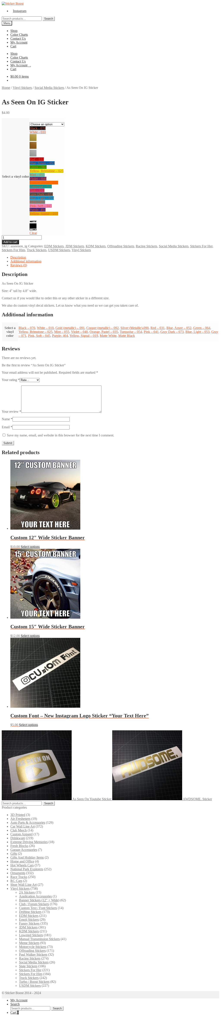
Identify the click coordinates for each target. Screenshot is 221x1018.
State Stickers (28, 966)
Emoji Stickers (29, 919)
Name (7, 419)
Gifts (13, 853)
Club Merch (18, 830)
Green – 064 (38, 167)
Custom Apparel (21, 834)
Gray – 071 (37, 202)
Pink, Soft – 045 (41, 206)
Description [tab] (18, 257)
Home (6, 87)
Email (7, 427)
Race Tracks (18, 877)
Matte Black (126, 335)
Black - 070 (38, 128)
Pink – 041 (37, 190)
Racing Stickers (146, 246)
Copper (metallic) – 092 (102, 328)
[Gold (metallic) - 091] (33, 140)
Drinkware (17, 838)
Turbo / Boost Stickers (34, 981)
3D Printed (17, 815)
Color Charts (19, 34)
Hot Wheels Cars (22, 865)
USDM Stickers (59, 250)
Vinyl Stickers (22, 87)
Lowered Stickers (31, 935)
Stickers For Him (13, 250)
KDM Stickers (96, 246)
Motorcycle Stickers (32, 947)
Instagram (19, 11)
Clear (33, 233)
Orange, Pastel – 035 (44, 182)
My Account (18, 42)
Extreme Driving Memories (29, 842)
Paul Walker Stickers (33, 954)
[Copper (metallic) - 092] (33, 147)
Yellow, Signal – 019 (44, 213)
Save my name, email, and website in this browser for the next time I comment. (60, 435)
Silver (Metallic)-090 (134, 328)
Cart (13, 46)
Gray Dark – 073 (41, 194)
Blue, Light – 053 (42, 198)
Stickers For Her (201, 246)
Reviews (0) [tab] (18, 265)
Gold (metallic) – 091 (70, 328)
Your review (11, 411)
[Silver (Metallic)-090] (33, 155)
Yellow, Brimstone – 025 (46, 171)
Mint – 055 (37, 175)
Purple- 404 (38, 210)
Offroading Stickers (120, 246)
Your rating (11, 380)
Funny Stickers (29, 923)
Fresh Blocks (19, 846)
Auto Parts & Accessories (27, 822)
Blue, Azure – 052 (42, 163)
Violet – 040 (38, 178)
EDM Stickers (54, 246)
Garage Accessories (23, 850)
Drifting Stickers (30, 912)
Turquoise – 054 (41, 186)
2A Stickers (27, 892)
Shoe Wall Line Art (23, 884)
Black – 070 (27, 328)
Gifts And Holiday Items (27, 857)
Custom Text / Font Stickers (38, 908)
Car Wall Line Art (22, 826)
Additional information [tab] (25, 261)
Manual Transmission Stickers (39, 939)
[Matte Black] (33, 229)
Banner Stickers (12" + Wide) (39, 900)
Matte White (108, 335)
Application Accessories (35, 896)
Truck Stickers (36, 250)
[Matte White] (33, 221)
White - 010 (38, 132)
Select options (30, 547)
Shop (13, 31)
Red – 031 (37, 159)
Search (48, 18)
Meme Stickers (29, 943)
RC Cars (16, 881)
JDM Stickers (74, 246)
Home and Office (22, 861)
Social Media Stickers (49, 87)
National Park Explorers (26, 869)
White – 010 (45, 328)
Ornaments (17, 873)
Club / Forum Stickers (34, 904)
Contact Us (18, 38)
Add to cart (10, 242)
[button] (47, 128)
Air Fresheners (20, 818)
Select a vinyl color (15, 176)
